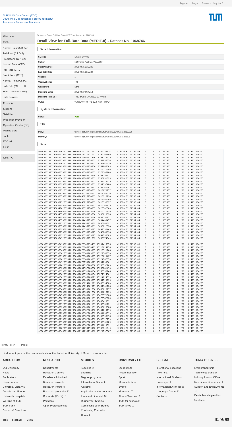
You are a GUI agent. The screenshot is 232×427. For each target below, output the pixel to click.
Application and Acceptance (97, 391)
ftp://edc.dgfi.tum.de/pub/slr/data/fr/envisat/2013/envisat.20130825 (103, 132)
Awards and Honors (14, 391)
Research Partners (54, 386)
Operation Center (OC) (16, 125)
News (6, 372)
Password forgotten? (212, 3)
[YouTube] (227, 419)
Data (6, 41)
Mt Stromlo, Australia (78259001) (88, 62)
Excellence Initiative (54, 377)
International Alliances (168, 386)
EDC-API (8, 141)
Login (195, 3)
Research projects (53, 382)
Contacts (86, 415)
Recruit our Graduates (207, 382)
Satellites (8, 114)
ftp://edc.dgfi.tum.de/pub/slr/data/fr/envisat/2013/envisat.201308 (102, 137)
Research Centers (53, 372)
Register (183, 3)
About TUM (11, 360)
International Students (93, 382)
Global (162, 360)
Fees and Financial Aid (94, 396)
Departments (10, 382)
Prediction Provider (14, 119)
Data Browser (10, 96)
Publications (9, 377)
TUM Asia (161, 372)
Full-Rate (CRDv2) (13, 53)
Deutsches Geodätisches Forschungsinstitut (28, 18)
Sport (122, 377)
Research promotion (55, 391)
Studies (87, 360)
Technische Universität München (21, 22)
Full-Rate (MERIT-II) (14, 86)
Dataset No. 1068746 (85, 35)
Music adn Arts (127, 382)
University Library (13, 386)
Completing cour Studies (95, 405)
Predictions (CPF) (13, 75)
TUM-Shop (125, 405)
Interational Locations (168, 367)
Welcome (8, 36)
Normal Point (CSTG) (15, 80)
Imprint (24, 345)
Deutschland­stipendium (207, 395)
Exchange (162, 382)
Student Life (125, 367)
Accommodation (128, 372)
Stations (7, 108)
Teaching (86, 367)
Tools (6, 136)
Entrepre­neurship (204, 367)
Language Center (166, 391)
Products (8, 103)
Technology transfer (205, 372)
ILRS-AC (8, 157)
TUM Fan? (9, 405)
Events (123, 386)
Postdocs (48, 400)
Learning (86, 372)
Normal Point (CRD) (14, 64)
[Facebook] (217, 419)
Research (51, 360)
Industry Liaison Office (207, 377)
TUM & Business (206, 360)
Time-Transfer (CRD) (15, 91)
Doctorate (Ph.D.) (53, 396)
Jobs (5, 420)
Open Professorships (55, 405)
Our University (11, 367)
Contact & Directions (14, 410)
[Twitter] (222, 419)
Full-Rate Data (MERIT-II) (63, 35)
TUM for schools (128, 400)
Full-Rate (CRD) (12, 69)
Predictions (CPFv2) (14, 58)
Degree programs (91, 377)
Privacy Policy (8, 345)
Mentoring (124, 391)
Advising (86, 386)
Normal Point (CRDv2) (15, 47)
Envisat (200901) (82, 57)
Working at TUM (12, 400)
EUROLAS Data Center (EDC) (20, 15)
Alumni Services (128, 396)
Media (30, 420)
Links (6, 146)
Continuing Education (93, 410)
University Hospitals (14, 396)
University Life (131, 360)
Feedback (17, 420)
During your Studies (92, 400)
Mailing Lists (10, 130)
